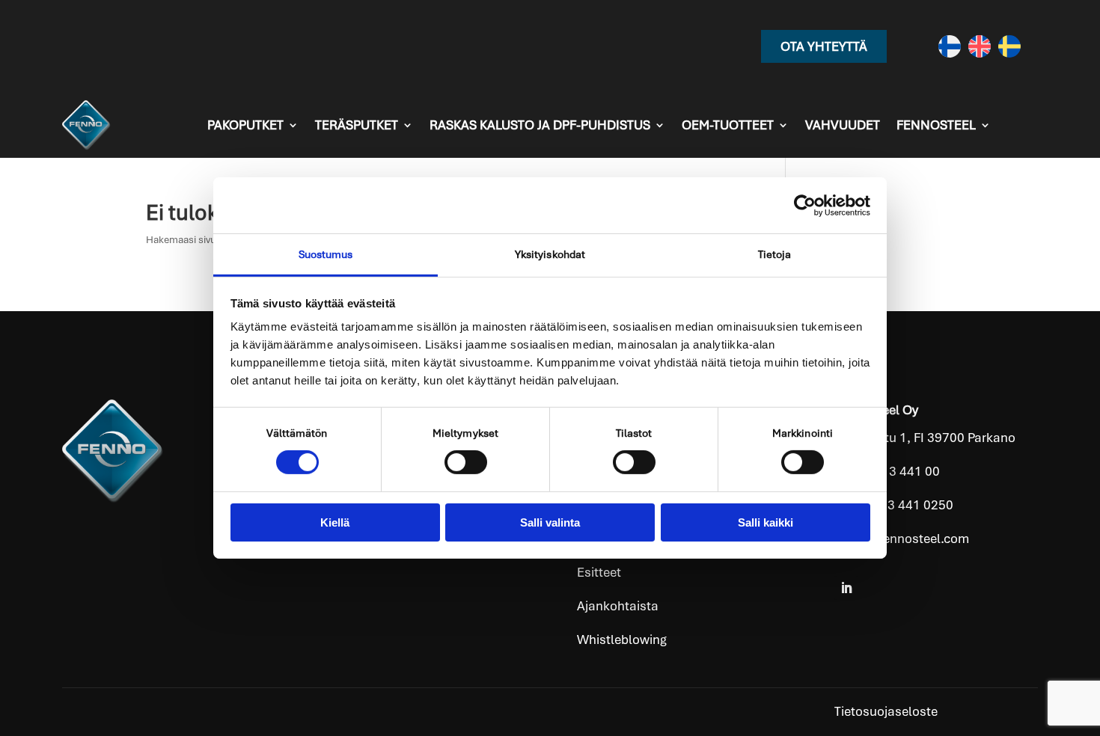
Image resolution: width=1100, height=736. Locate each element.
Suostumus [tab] (326, 254)
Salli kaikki (765, 522)
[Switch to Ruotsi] (1009, 46)
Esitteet (599, 572)
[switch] (465, 462)
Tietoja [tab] (775, 254)
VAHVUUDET (842, 125)
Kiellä (334, 522)
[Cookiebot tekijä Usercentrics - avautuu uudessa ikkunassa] (804, 205)
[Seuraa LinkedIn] (846, 588)
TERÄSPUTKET (356, 125)
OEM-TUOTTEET (728, 125)
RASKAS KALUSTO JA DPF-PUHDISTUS (540, 125)
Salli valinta (550, 522)
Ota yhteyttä (823, 46)
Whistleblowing (622, 639)
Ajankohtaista (618, 606)
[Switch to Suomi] (950, 46)
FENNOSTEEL (936, 125)
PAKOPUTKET (245, 125)
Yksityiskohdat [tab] (550, 254)
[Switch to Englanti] (979, 46)
